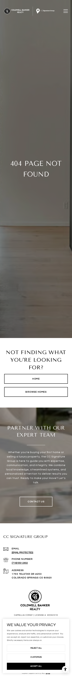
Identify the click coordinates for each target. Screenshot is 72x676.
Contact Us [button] (36, 501)
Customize (36, 657)
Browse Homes (36, 392)
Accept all (36, 666)
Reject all (36, 648)
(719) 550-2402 (20, 563)
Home (36, 379)
